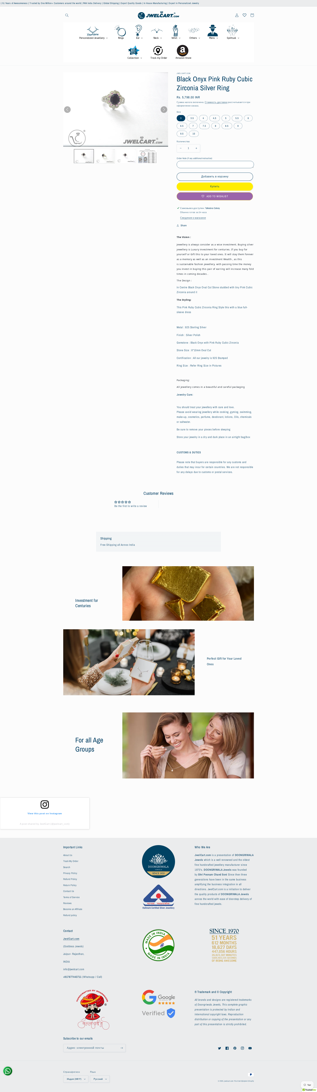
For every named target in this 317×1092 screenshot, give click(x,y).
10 (194, 133)
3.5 (192, 118)
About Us (67, 855)
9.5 (182, 133)
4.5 (214, 118)
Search (66, 867)
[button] (67, 15)
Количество (183, 141)
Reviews (67, 903)
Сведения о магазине (193, 217)
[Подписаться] (121, 1048)
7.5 (204, 126)
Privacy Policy (70, 873)
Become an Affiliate (72, 909)
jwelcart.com (228, 1081)
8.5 (227, 126)
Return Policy (70, 885)
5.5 (237, 118)
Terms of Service (71, 897)
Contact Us (68, 891)
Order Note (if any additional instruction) (194, 158)
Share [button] (184, 225)
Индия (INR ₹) (74, 1078)
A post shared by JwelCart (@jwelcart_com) (45, 824)
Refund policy (70, 915)
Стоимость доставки (216, 102)
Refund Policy (70, 879)
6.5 (182, 126)
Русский (98, 1078)
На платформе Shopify (244, 1081)
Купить (214, 186)
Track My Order (70, 861)
